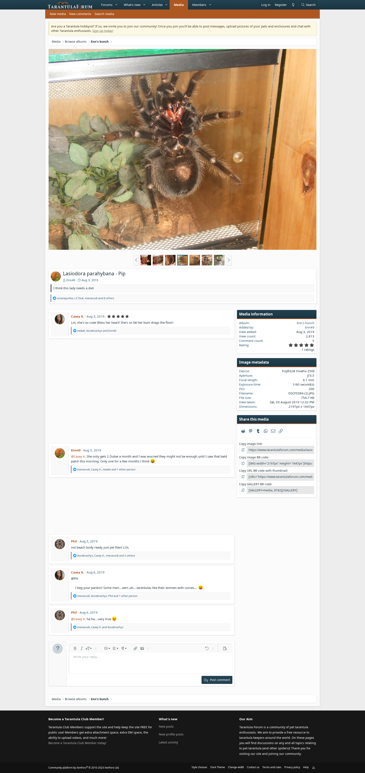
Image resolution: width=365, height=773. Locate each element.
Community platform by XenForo (83, 767)
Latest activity (168, 742)
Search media (104, 14)
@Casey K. (78, 456)
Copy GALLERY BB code (255, 484)
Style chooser (199, 767)
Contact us (253, 767)
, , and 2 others (106, 555)
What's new (132, 5)
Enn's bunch (305, 323)
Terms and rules (271, 767)
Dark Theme (217, 767)
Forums (106, 5)
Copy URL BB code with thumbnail (263, 471)
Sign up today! (102, 31)
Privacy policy (292, 767)
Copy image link (250, 444)
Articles (157, 5)
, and (96, 331)
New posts (166, 726)
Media (179, 5)
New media (58, 14)
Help (306, 767)
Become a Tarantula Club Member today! (77, 743)
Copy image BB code (253, 457)
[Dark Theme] (293, 5)
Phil (74, 541)
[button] (116, 5)
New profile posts (171, 734)
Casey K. (77, 316)
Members (199, 5)
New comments (80, 14)
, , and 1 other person (106, 469)
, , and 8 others (85, 298)
